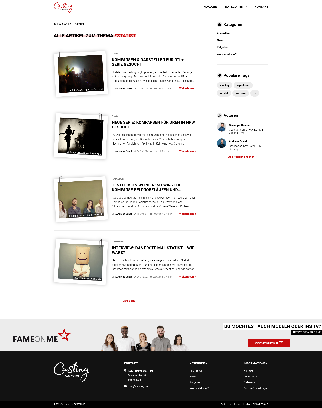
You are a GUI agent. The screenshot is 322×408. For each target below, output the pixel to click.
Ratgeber (118, 178)
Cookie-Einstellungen (256, 388)
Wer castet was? (227, 54)
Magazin (210, 6)
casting (224, 85)
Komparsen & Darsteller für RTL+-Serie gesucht (148, 62)
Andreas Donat (238, 141)
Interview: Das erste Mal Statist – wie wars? (153, 250)
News (115, 53)
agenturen (243, 85)
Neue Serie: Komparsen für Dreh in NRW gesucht (153, 124)
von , (122, 88)
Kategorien (234, 6)
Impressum (250, 376)
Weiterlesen (186, 88)
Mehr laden (129, 301)
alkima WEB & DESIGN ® (257, 404)
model (224, 93)
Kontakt (261, 6)
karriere (241, 93)
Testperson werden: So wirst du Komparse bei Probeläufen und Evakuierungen (147, 187)
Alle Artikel (65, 24)
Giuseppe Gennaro (240, 125)
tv (255, 93)
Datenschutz (251, 382)
